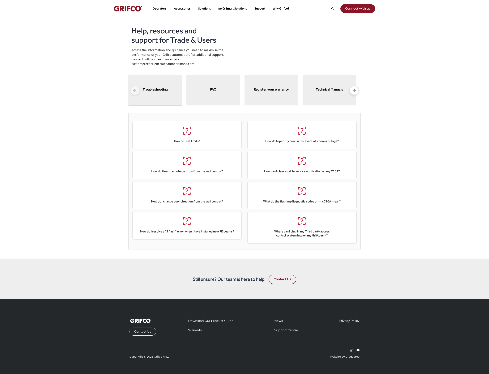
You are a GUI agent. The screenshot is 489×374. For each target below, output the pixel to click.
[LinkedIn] (351, 350)
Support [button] (259, 8)
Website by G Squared (344, 356)
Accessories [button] (182, 8)
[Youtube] (357, 350)
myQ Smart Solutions (232, 8)
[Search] (332, 8)
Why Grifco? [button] (281, 8)
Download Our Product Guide (210, 321)
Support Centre (286, 330)
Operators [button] (160, 8)
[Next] (354, 90)
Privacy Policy (349, 321)
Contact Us (282, 279)
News (278, 321)
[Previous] (134, 90)
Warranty (195, 330)
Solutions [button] (204, 8)
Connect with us (357, 8)
